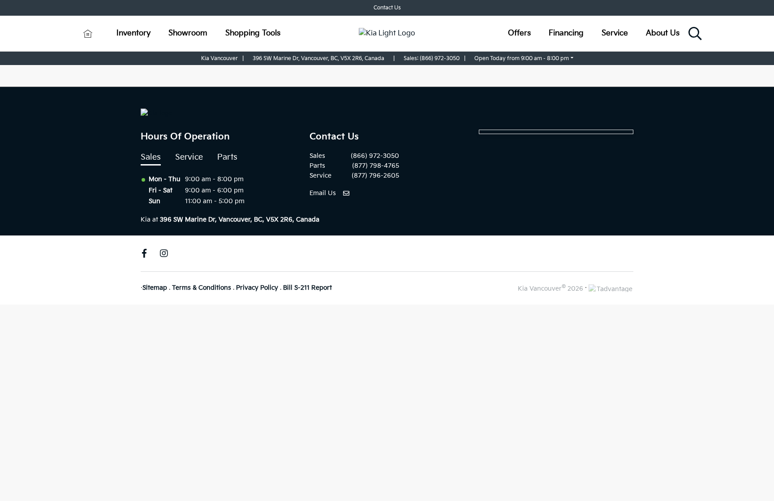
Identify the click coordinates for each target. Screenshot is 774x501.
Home (88, 33)
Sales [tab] (151, 157)
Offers (519, 33)
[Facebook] (144, 253)
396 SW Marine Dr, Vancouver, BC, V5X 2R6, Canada (318, 58)
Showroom (187, 33)
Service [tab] (189, 157)
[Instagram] (164, 253)
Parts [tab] (227, 157)
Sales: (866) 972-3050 (432, 58)
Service (615, 33)
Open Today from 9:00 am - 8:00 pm (521, 58)
